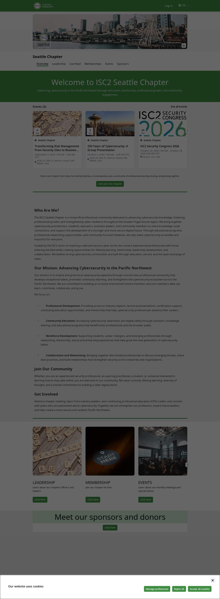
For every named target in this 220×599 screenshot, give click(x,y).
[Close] (212, 580)
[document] (110, 587)
